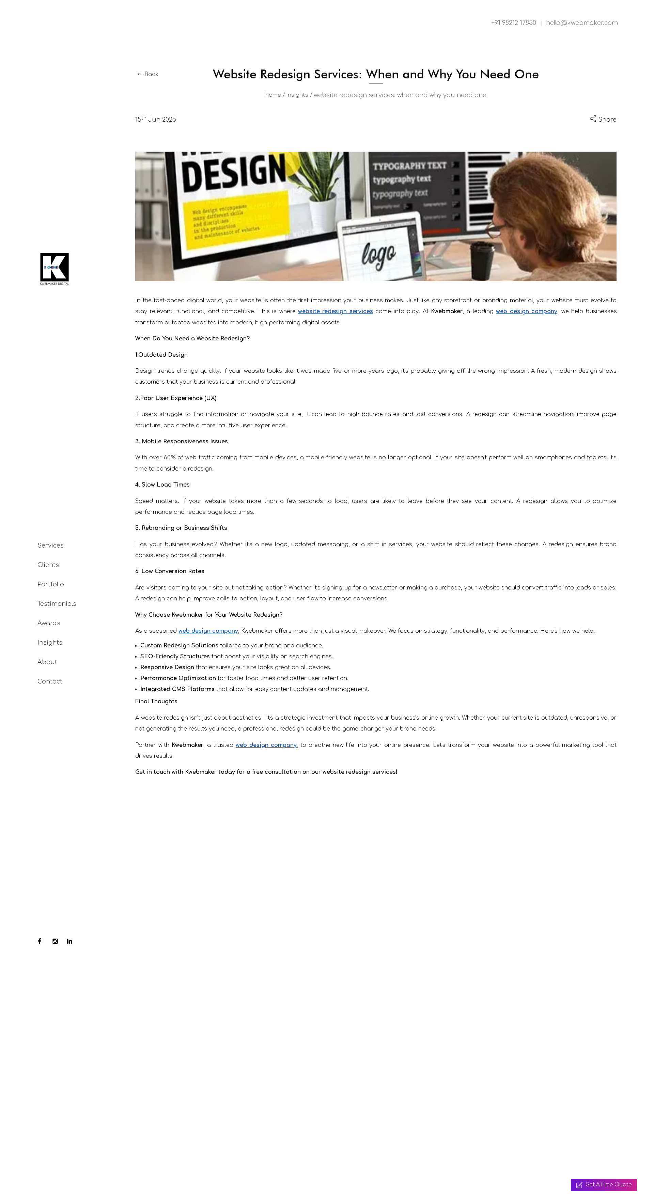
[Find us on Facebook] (39, 942)
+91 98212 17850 (514, 22)
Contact (49, 681)
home (273, 95)
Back (151, 74)
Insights (49, 642)
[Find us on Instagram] (55, 942)
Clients (48, 565)
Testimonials (56, 603)
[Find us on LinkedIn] (69, 942)
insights (297, 95)
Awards (48, 623)
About (47, 662)
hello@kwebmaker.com (582, 22)
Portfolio (50, 584)
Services (50, 545)
